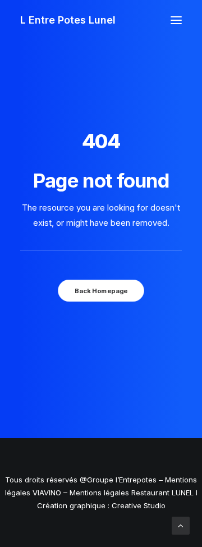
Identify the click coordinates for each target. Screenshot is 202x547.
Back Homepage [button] (101, 290)
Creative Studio (139, 505)
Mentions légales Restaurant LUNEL (132, 492)
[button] (176, 20)
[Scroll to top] (181, 524)
